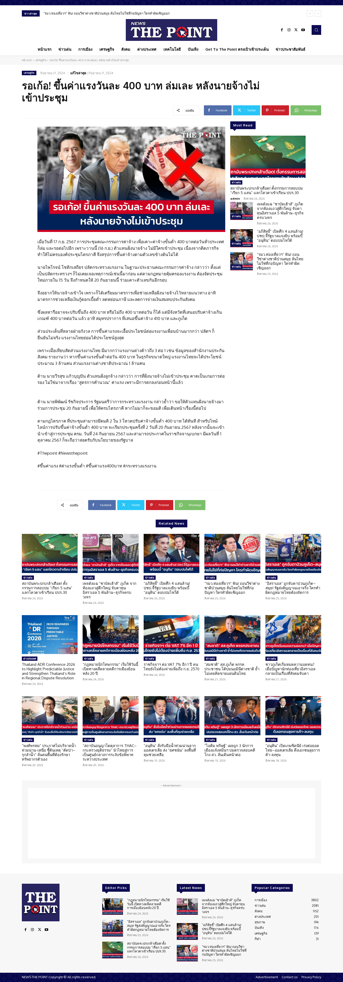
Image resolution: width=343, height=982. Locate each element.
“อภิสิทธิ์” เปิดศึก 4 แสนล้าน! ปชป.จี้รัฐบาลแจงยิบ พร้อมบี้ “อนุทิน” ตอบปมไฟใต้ (280, 236)
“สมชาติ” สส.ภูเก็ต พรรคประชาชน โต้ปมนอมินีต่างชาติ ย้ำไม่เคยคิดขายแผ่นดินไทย (231, 669)
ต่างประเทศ (29, 658)
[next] (318, 13)
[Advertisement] (171, 823)
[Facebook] (281, 30)
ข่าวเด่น (236, 182)
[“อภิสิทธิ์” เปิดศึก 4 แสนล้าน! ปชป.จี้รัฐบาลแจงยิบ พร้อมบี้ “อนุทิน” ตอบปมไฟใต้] (241, 238)
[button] (316, 30)
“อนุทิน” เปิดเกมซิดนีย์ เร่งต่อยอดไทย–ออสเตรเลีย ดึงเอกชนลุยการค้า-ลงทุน (292, 750)
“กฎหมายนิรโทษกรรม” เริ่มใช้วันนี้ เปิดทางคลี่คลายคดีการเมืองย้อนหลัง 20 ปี (110, 669)
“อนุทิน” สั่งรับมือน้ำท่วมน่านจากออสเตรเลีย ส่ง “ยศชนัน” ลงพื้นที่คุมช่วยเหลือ (170, 750)
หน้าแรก (27, 60)
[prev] (310, 13)
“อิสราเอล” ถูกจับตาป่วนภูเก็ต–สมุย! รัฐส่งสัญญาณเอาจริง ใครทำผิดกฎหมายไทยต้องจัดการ (292, 588)
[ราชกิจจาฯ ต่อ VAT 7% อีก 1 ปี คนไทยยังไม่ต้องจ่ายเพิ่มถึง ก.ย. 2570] (171, 634)
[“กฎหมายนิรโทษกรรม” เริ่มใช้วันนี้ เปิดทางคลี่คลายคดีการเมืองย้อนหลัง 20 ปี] (110, 634)
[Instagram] (289, 30)
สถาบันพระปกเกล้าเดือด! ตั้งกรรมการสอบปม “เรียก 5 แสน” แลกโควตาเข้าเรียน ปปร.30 (266, 190)
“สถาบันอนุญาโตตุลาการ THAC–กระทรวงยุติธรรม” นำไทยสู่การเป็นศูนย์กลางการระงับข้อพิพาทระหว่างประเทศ (110, 752)
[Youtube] (303, 30)
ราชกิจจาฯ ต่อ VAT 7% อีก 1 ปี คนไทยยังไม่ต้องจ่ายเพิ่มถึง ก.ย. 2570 (171, 666)
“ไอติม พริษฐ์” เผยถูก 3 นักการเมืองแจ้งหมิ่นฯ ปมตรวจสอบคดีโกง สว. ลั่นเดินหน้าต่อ (229, 750)
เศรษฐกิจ (40, 60)
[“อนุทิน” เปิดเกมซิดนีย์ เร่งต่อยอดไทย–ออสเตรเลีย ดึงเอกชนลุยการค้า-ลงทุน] (293, 715)
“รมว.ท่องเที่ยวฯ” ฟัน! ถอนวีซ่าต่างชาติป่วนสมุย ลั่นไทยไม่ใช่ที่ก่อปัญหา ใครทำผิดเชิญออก (106, 13)
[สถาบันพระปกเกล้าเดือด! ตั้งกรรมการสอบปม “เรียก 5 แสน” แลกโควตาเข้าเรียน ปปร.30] (268, 157)
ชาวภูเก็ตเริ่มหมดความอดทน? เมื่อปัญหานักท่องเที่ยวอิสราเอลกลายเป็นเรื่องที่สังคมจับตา (290, 669)
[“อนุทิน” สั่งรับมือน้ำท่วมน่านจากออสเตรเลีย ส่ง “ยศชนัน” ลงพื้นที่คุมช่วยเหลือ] (171, 715)
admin (235, 198)
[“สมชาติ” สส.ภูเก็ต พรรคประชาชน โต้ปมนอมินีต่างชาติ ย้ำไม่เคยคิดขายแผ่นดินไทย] (232, 634)
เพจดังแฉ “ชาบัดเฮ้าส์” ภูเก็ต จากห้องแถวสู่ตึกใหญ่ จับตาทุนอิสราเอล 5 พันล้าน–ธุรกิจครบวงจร (280, 211)
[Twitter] (296, 30)
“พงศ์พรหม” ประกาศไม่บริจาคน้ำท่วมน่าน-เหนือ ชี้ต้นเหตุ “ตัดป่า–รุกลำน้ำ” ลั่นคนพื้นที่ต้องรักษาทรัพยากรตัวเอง (49, 752)
